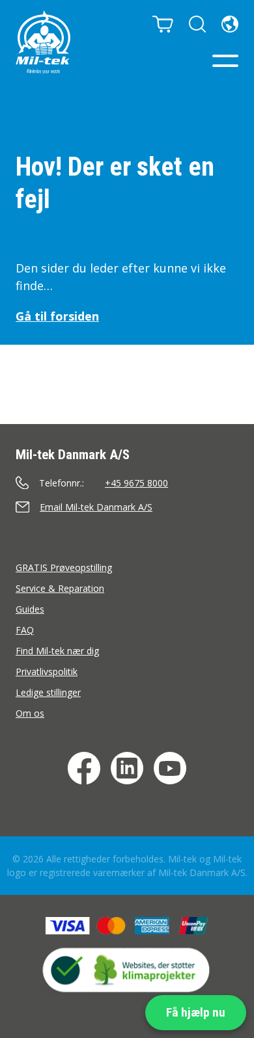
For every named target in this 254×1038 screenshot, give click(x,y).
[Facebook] (84, 768)
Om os (30, 713)
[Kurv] (162, 24)
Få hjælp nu (195, 1012)
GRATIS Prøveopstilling (64, 567)
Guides (30, 609)
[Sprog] (229, 24)
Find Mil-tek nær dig (57, 651)
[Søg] (197, 24)
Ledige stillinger (48, 692)
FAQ (25, 630)
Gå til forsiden (57, 316)
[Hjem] (43, 42)
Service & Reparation (60, 588)
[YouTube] (170, 768)
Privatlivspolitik (47, 671)
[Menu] (225, 61)
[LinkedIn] (127, 768)
